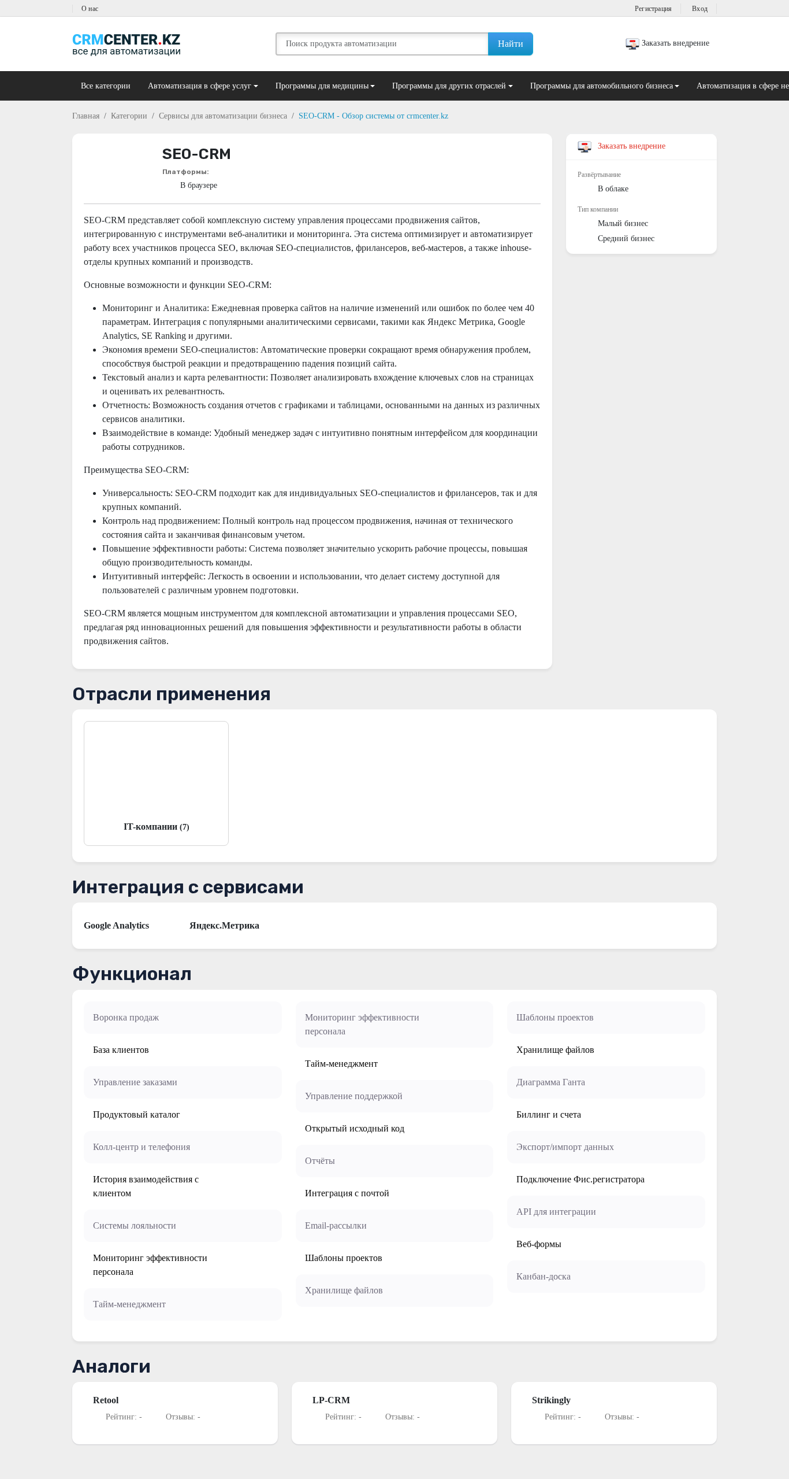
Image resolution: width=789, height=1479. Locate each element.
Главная (85, 116)
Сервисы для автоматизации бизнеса (223, 116)
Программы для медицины (322, 86)
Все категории (106, 86)
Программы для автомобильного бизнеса (601, 86)
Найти (510, 44)
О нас (89, 9)
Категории (129, 116)
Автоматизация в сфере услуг (199, 86)
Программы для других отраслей (449, 86)
